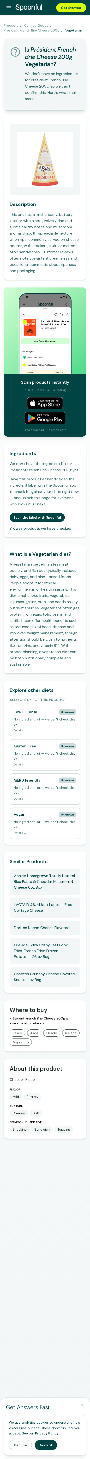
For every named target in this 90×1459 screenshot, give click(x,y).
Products (11, 25)
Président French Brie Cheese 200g (31, 30)
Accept (46, 1445)
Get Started (71, 8)
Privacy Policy (47, 1433)
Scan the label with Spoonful (37, 517)
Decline (20, 1445)
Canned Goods (36, 25)
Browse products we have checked (40, 528)
